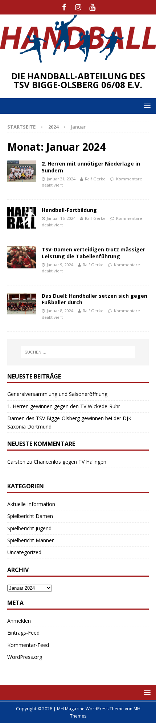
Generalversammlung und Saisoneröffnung (57, 393)
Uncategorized (24, 552)
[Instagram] (78, 7)
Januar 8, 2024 (60, 310)
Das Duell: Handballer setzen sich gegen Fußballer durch (94, 299)
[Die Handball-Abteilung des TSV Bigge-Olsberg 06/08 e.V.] (78, 58)
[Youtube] (92, 7)
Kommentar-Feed (28, 644)
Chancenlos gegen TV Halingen (70, 461)
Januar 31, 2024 (61, 178)
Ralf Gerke (95, 178)
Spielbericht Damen (30, 516)
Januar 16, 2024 (61, 218)
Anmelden (19, 620)
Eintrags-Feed (23, 632)
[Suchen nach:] (78, 352)
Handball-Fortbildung (69, 209)
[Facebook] (64, 7)
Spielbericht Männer (30, 540)
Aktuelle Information (31, 504)
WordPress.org (24, 656)
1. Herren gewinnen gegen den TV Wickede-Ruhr (63, 406)
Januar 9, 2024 (60, 264)
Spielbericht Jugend (29, 528)
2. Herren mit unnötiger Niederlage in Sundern (91, 167)
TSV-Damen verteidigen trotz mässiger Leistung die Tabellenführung (93, 252)
